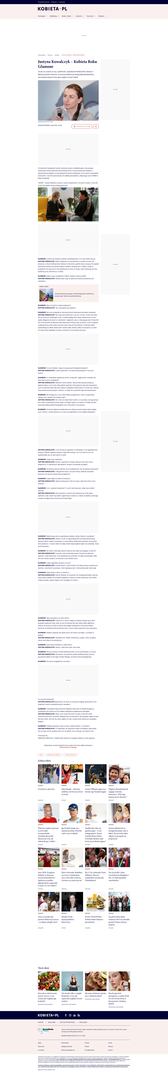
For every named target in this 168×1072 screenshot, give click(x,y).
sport (41, 755)
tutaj (53, 1069)
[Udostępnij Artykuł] (96, 126)
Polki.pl (87, 1046)
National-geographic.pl (68, 1050)
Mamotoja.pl (65, 1043)
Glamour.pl (41, 1046)
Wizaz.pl (110, 1046)
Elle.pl (39, 1043)
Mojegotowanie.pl (66, 1046)
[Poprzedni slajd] (38, 981)
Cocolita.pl (41, 1050)
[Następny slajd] (129, 981)
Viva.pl (110, 1043)
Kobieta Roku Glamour (53, 755)
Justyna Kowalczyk (70, 755)
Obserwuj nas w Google (83, 126)
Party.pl (87, 1043)
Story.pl (110, 1050)
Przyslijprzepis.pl (89, 1050)
